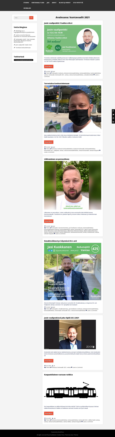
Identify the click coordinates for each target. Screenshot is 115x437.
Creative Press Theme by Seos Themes (67, 435)
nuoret (46, 232)
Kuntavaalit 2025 (38, 2)
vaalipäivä (56, 150)
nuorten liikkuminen (64, 232)
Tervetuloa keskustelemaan (56, 83)
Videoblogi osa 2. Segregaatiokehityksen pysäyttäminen (24, 31)
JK (54, 365)
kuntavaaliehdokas (85, 73)
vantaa (67, 75)
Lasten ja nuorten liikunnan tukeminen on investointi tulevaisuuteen (24, 35)
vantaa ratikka (67, 421)
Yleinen (48, 73)
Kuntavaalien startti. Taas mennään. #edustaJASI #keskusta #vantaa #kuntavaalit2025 (24, 41)
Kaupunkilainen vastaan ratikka (58, 374)
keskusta (61, 73)
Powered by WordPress (57, 432)
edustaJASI (55, 73)
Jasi (48, 2)
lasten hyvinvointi (93, 229)
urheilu (85, 232)
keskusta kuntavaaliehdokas (71, 73)
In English (27, 8)
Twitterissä (19, 57)
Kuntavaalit (51, 75)
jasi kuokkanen (73, 228)
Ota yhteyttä (78, 2)
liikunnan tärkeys (78, 231)
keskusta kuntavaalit (78, 149)
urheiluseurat (90, 232)
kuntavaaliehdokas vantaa (67, 229)
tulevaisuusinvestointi (76, 232)
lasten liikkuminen (49, 231)
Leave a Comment (49, 152)
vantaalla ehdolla (88, 75)
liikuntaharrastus (92, 231)
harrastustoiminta (63, 228)
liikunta (86, 231)
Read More (48, 66)
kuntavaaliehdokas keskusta (51, 229)
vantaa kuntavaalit (84, 150)
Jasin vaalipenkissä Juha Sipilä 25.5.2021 (61, 318)
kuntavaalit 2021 (59, 75)
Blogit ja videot (65, 2)
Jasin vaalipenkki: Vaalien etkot (58, 23)
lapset (86, 229)
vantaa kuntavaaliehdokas (76, 75)
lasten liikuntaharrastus (60, 231)
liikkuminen (71, 231)
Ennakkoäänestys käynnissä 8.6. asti (60, 241)
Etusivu (26, 2)
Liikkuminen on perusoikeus (56, 159)
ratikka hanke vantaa (94, 420)
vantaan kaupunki (94, 150)
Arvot (54, 2)
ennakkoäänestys (63, 309)
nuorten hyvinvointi (53, 232)
